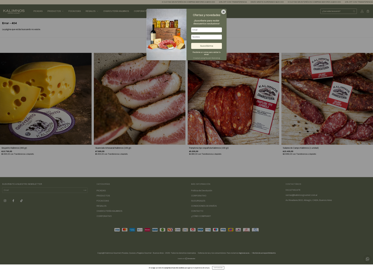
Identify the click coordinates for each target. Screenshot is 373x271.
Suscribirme (206, 46)
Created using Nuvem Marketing (206, 58)
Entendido (218, 267)
